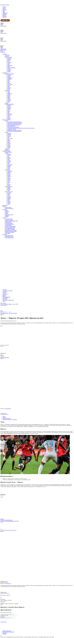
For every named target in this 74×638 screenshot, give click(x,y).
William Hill (9, 93)
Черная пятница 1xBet (9, 232)
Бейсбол (4, 15)
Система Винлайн (8, 223)
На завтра (7, 56)
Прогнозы (5, 289)
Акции (6, 120)
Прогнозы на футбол (13, 313)
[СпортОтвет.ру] (9, 3)
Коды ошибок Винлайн (9, 228)
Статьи (4, 217)
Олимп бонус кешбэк (11, 129)
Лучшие (6, 103)
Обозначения (11, 300)
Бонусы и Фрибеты (6, 119)
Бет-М (8, 89)
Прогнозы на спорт (4, 313)
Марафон (9, 108)
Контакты (5, 632)
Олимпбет (9, 79)
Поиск (4, 301)
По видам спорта (8, 57)
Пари (8, 80)
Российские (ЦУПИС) (9, 73)
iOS (3, 297)
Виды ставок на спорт (9, 237)
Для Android (7, 169)
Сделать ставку (3, 413)
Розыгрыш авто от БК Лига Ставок (14, 123)
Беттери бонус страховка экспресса (14, 131)
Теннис (4, 8)
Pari (8, 156)
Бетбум (8, 81)
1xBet (8, 91)
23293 (11, 290)
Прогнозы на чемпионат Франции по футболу (9, 521)
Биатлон (4, 17)
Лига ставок (9, 114)
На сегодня (7, 55)
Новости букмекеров (9, 208)
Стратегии (5, 209)
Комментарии (3, 49)
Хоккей (4, 7)
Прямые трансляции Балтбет (10, 231)
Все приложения (8, 152)
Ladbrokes (9, 99)
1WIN (8, 92)
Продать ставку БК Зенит (10, 227)
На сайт (4, 33)
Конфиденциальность (7, 630)
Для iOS (6, 153)
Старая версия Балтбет (9, 224)
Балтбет (8, 88)
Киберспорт (5, 13)
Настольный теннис (11, 67)
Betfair (8, 96)
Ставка (1, 614)
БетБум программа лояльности (13, 124)
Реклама (4, 633)
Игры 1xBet (7, 233)
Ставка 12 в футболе (9, 219)
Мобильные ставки (6, 151)
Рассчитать (2, 616)
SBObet (8, 97)
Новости (4, 206)
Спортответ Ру (8, 408)
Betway (8, 100)
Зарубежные (7, 90)
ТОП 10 (4, 292)
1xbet (8, 204)
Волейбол (5, 14)
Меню (1, 310)
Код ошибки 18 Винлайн (10, 229)
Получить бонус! (3, 305)
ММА (4, 11)
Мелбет (8, 85)
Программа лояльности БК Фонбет (14, 121)
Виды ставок (5, 300)
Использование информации (8, 631)
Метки (1, 50)
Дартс (8, 64)
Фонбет (8, 75)
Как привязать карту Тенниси (11, 230)
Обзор (1, 33)
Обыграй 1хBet (8, 221)
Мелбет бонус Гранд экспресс (13, 127)
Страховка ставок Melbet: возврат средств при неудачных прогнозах (20, 128)
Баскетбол (5, 9)
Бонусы (6, 132)
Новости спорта (8, 207)
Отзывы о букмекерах (9, 104)
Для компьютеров (8, 186)
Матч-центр (5, 205)
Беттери (9, 87)
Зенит (8, 86)
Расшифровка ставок (9, 235)
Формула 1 (5, 16)
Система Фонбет (8, 225)
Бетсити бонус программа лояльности (14, 122)
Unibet (8, 98)
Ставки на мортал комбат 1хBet (11, 220)
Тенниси (9, 83)
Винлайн (9, 74)
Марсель (2, 518)
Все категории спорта (4, 4)
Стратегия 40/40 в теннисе (10, 226)
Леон (8, 82)
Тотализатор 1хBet (8, 218)
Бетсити (9, 76)
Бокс (4, 10)
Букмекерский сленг (9, 236)
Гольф (8, 63)
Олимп (8, 109)
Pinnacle (9, 95)
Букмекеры (5, 72)
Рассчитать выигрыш (4, 357)
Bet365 (8, 94)
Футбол (4, 6)
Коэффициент (3, 615)
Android (6, 297)
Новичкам (5, 234)
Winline (10, 304)
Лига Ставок (9, 84)
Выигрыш (2, 617)
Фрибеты (7, 148)
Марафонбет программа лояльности (14, 130)
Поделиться (2, 52)
